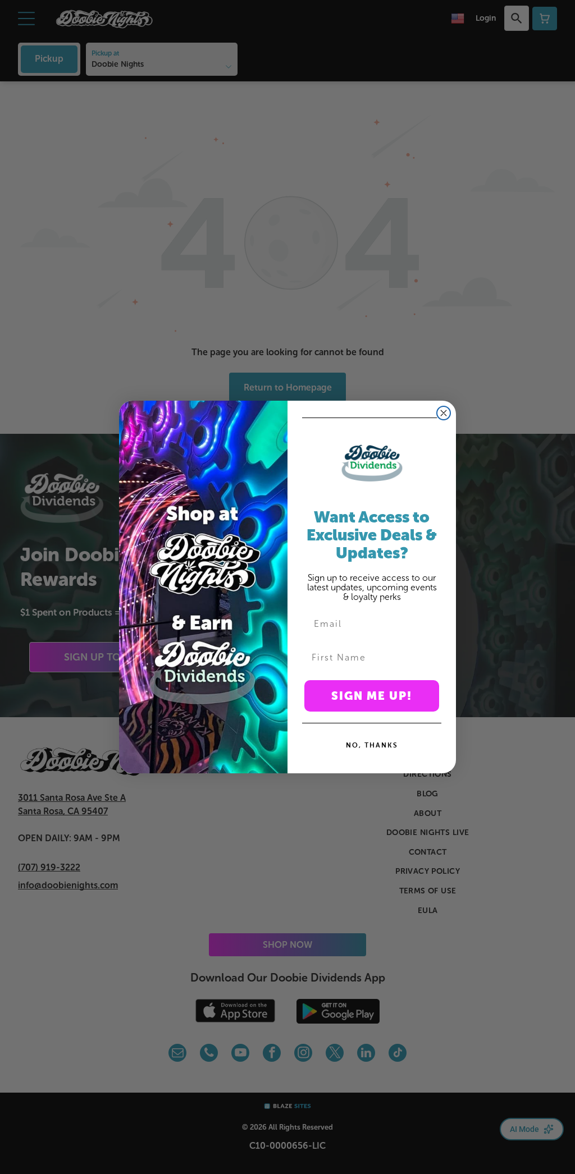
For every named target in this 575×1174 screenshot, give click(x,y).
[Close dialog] (443, 413)
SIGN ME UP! (371, 696)
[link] (371, 463)
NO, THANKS (372, 745)
